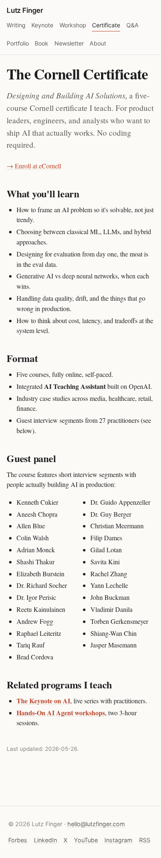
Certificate (106, 25)
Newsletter (69, 43)
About (98, 43)
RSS (144, 840)
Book (41, 43)
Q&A (132, 25)
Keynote (42, 25)
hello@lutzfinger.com (96, 823)
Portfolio (18, 43)
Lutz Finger (25, 10)
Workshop (72, 25)
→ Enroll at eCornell (34, 165)
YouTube (86, 840)
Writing (16, 25)
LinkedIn (45, 840)
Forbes (17, 840)
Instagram (118, 840)
